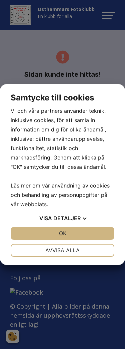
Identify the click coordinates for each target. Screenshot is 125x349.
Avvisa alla (62, 250)
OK (62, 233)
